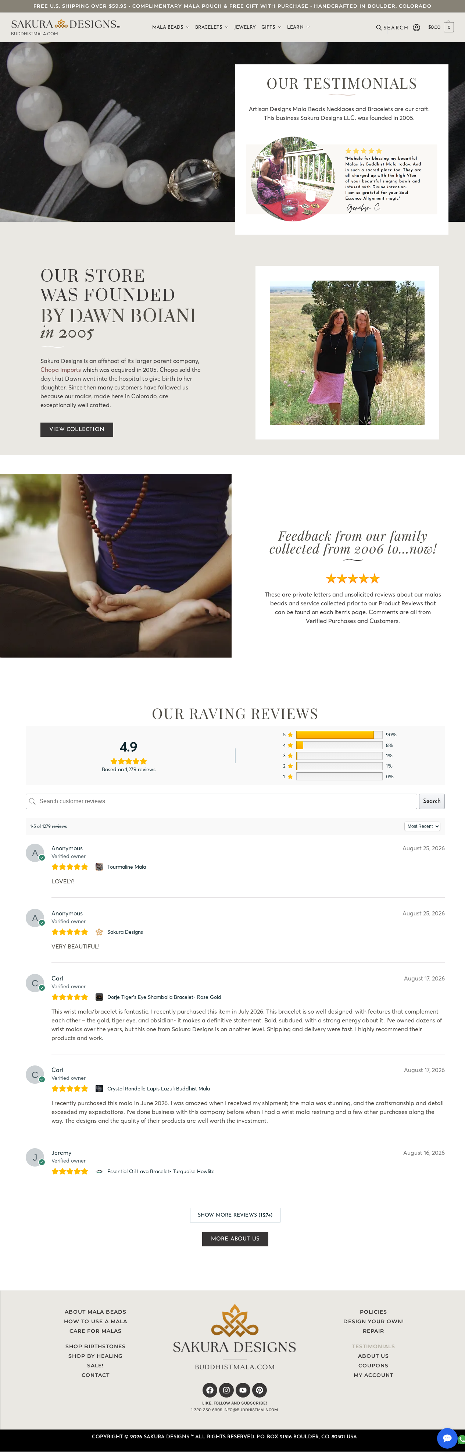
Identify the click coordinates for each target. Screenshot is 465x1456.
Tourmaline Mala (126, 867)
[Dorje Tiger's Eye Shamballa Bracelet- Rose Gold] (100, 997)
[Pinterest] (259, 1390)
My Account (373, 1375)
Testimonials (373, 1346)
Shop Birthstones (95, 1346)
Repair (373, 1331)
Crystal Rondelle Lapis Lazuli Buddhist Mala (158, 1088)
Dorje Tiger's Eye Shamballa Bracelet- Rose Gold (164, 997)
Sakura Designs (125, 932)
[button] (441, 28)
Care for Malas (95, 1331)
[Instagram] (226, 1390)
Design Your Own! (373, 1321)
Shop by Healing (95, 1356)
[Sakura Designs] (100, 932)
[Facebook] (210, 1390)
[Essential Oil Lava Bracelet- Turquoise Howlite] (100, 1171)
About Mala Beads (95, 1312)
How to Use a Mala (95, 1321)
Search (432, 801)
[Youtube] (243, 1390)
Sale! (95, 1365)
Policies (373, 1312)
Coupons (373, 1365)
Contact (96, 1375)
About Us (373, 1356)
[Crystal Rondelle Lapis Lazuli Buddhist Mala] (100, 1088)
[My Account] (416, 28)
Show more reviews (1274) (235, 1215)
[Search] (393, 28)
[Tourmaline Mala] (100, 867)
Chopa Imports (60, 369)
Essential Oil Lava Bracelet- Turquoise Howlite (161, 1171)
